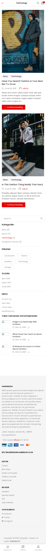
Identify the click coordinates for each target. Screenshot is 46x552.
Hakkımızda (6, 480)
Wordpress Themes (10, 242)
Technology (16, 76)
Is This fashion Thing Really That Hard (22, 184)
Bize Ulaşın (6, 469)
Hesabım (5, 491)
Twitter (7, 517)
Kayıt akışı (6, 303)
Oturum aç (6, 299)
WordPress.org (8, 311)
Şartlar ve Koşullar (9, 473)
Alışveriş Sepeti (8, 495)
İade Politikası (7, 502)
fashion (24, 256)
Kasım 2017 (6, 282)
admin (25, 88)
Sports (4, 234)
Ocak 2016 (6, 286)
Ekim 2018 (6, 278)
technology (23, 261)
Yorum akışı (7, 307)
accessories (9, 256)
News (5, 76)
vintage (7, 267)
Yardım (5, 465)
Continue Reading (15, 107)
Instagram (8, 521)
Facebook (7, 514)
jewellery (8, 261)
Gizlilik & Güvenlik (9, 476)
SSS (3, 499)
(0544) (16, 440)
